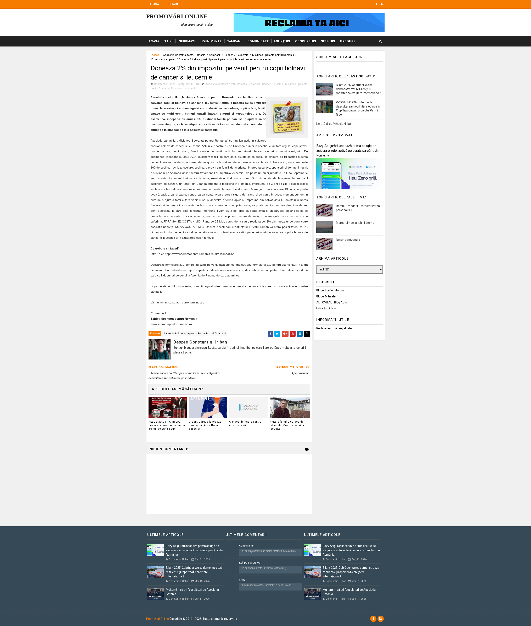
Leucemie (278, 84)
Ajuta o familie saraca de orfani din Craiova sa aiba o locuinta (288, 425)
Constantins (246, 545)
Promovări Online (177, 16)
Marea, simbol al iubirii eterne (355, 222)
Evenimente (211, 41)
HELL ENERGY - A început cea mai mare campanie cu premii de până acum (167, 425)
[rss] (381, 4)
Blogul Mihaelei (326, 296)
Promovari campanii (163, 59)
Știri (168, 41)
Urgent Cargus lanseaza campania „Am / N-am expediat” (205, 425)
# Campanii (219, 333)
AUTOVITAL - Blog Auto (331, 302)
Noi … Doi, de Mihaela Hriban (334, 123)
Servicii (155, 51)
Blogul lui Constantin (330, 290)
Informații (187, 41)
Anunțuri (282, 41)
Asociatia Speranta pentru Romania (226, 84)
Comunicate (258, 41)
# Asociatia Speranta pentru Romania (186, 333)
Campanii (234, 41)
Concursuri (305, 41)
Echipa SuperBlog (250, 562)
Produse (347, 41)
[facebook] (376, 4)
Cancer (266, 84)
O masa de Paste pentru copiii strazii (245, 423)
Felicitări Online (326, 308)
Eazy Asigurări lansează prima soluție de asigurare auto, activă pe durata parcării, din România (347, 150)
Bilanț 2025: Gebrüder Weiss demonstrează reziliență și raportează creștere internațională (358, 89)
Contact (172, 4)
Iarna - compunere (348, 239)
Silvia (242, 579)
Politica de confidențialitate (334, 328)
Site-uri (328, 41)
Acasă (154, 4)
